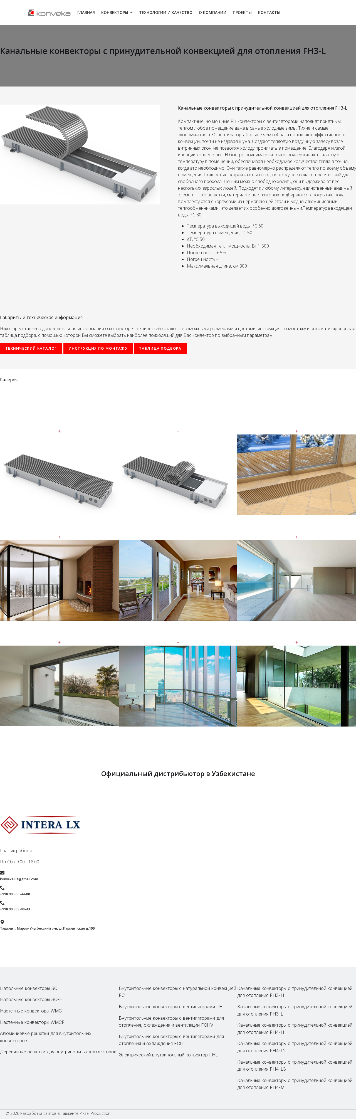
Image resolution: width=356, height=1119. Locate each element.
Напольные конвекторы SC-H (31, 999)
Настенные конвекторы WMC (31, 1011)
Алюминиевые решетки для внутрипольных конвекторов (46, 1037)
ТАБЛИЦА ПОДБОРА (160, 348)
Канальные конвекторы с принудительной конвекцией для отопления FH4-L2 (294, 1047)
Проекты (242, 12)
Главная (86, 12)
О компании (212, 12)
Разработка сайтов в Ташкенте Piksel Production (65, 1113)
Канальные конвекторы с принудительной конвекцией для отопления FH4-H (294, 1028)
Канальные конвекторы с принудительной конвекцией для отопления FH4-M (294, 1084)
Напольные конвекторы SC (28, 988)
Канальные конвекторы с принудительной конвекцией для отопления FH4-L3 (294, 1065)
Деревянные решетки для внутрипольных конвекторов (58, 1051)
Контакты (269, 12)
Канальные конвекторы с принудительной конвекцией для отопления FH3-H (294, 991)
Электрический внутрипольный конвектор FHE (168, 1055)
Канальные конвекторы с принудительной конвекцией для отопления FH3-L (294, 1010)
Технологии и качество (165, 12)
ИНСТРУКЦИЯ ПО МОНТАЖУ (98, 348)
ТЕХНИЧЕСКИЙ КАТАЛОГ (31, 348)
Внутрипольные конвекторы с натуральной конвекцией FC (177, 991)
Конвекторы (114, 12)
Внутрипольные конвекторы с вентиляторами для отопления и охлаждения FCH (171, 1040)
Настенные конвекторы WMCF (32, 1022)
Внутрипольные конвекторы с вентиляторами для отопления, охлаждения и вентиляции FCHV (171, 1021)
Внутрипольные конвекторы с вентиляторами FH (170, 1006)
